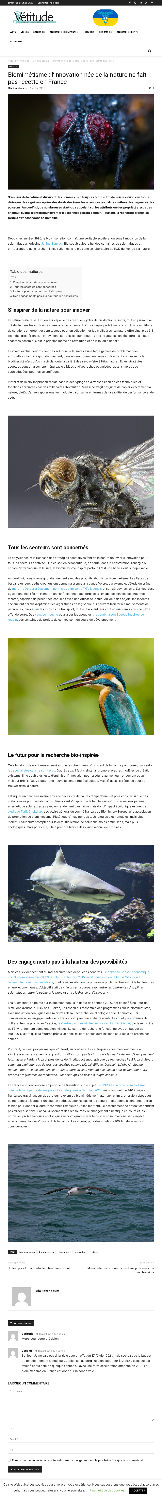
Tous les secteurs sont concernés (34, 286)
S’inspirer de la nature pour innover (34, 282)
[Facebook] (130, 3)
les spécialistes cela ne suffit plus (31, 770)
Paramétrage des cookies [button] (107, 1490)
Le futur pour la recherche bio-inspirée (37, 291)
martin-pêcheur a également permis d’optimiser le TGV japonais (57, 588)
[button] (149, 51)
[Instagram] (135, 3)
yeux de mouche (46, 614)
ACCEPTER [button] (138, 1490)
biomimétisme (46, 1251)
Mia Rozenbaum (16, 88)
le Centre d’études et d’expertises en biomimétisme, (94, 1023)
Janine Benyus (51, 243)
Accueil (12, 60)
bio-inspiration (27, 1251)
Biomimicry (65, 1251)
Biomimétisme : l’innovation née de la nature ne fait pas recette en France (77, 78)
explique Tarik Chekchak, (25, 811)
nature (94, 1251)
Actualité (24, 60)
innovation (80, 1251)
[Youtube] (152, 3)
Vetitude (27, 1334)
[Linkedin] (141, 3)
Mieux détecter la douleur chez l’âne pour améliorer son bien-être (121, 1270)
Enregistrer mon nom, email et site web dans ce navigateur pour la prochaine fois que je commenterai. (77, 1460)
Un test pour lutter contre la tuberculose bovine (39, 1268)
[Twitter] (146, 3)
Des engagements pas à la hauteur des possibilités (45, 296)
